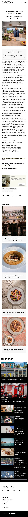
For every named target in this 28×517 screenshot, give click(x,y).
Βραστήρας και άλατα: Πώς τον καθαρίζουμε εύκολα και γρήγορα (18, 179)
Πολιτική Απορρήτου (7, 500)
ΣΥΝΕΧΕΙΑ (21, 184)
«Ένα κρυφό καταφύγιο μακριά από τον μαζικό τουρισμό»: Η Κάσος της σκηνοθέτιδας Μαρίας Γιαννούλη (19, 431)
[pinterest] (14, 18)
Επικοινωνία (5, 502)
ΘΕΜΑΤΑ (4, 237)
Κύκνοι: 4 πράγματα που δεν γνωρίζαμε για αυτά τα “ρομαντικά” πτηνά (20, 475)
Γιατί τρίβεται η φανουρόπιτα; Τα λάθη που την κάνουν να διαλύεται (20, 452)
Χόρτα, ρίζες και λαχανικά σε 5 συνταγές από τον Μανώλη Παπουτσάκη (14, 313)
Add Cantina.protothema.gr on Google (13, 56)
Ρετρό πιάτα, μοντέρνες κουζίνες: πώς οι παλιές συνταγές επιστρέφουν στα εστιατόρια (13, 276)
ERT (3, 188)
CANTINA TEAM (9, 16)
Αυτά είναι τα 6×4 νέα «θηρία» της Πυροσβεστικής (12, 401)
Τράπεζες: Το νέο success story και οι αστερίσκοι (12, 379)
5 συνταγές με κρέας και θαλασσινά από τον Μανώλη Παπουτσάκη (13, 350)
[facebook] (10, 18)
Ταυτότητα (4, 504)
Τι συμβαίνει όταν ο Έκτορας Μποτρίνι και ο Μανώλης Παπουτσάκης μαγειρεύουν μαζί (12, 239)
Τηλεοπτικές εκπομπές (7, 190)
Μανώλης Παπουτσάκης (11, 188)
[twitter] (17, 18)
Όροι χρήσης (5, 497)
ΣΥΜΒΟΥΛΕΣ (5, 311)
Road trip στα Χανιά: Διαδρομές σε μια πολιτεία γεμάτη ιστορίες (20, 442)
